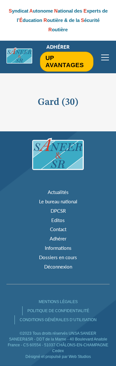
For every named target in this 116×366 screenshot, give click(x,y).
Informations (58, 248)
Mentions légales (58, 302)
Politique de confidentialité (58, 311)
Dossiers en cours (58, 257)
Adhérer (58, 47)
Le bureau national (58, 201)
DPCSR (58, 211)
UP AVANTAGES (64, 61)
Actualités (58, 192)
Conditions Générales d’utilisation (58, 320)
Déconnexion (58, 266)
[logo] (19, 56)
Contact (58, 229)
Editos (58, 220)
